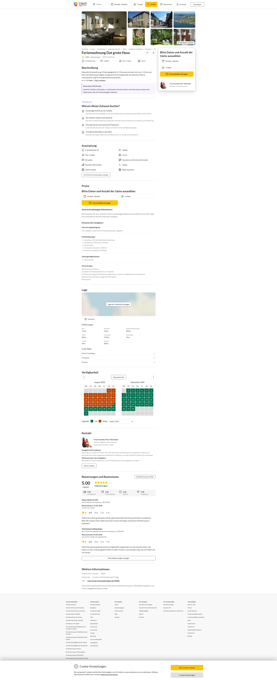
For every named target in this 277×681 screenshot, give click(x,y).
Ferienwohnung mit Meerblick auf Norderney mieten (76, 628)
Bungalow (93, 608)
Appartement (94, 623)
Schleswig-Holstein (114, 49)
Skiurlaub (93, 636)
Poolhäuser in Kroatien (72, 623)
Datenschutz (191, 623)
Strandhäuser (94, 646)
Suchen (153, 4)
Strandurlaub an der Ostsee (74, 617)
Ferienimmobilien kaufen (195, 614)
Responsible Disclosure (194, 630)
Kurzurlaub (93, 630)
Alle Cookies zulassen (187, 668)
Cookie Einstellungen (187, 675)
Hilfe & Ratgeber (144, 611)
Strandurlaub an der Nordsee (74, 620)
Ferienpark (93, 620)
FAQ (116, 614)
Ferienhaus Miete (95, 611)
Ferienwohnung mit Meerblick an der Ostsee (77, 638)
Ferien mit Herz (192, 611)
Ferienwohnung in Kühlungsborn (75, 652)
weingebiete (93, 642)
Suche (116, 604)
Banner (141, 614)
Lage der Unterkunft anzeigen (119, 304)
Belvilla (190, 636)
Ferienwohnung (95, 614)
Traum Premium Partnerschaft (148, 608)
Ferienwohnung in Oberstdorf (75, 655)
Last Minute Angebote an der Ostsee (76, 642)
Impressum (191, 627)
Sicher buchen (119, 611)
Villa (91, 617)
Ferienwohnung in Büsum (73, 649)
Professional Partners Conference (173, 611)
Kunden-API (167, 608)
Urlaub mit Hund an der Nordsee (75, 611)
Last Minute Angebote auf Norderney (77, 645)
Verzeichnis (191, 633)
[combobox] (109, 421)
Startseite (85, 49)
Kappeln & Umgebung (136, 49)
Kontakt (117, 617)
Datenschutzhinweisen (109, 674)
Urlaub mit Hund (71, 604)
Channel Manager (168, 604)
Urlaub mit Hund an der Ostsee (75, 608)
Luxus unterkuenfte (96, 639)
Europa (92, 49)
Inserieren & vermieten (145, 604)
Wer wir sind (191, 604)
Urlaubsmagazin (119, 608)
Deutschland (101, 49)
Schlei (124, 49)
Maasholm (148, 49)
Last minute (93, 627)
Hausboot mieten (95, 604)
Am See (92, 633)
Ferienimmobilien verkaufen (196, 617)
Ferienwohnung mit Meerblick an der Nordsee (77, 633)
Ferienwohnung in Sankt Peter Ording (77, 658)
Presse (190, 608)
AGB (189, 620)
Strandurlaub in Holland (73, 614)
